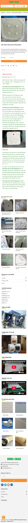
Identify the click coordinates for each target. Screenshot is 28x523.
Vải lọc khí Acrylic (6, 448)
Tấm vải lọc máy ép (6, 249)
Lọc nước (9, 12)
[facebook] (2, 484)
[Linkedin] (11, 65)
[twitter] (5, 484)
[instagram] (11, 484)
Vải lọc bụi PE (5, 431)
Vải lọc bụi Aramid (19, 448)
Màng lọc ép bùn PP (20, 212)
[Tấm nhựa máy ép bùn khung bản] (14, 2)
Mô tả (3, 69)
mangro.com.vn (5, 300)
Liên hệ (14, 61)
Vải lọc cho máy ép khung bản (20, 250)
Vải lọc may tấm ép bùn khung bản (20, 232)
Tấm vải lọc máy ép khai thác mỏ (21, 268)
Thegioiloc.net (10, 521)
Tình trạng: (3, 57)
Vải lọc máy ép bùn (6, 267)
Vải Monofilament (19, 415)
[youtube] (8, 484)
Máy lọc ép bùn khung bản (6, 232)
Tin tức (3, 283)
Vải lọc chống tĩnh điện (19, 431)
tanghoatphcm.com (6, 297)
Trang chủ (3, 12)
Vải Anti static (5, 415)
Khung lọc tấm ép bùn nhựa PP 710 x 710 (6, 213)
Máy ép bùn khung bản (17, 12)
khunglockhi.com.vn (6, 295)
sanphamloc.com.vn (6, 291)
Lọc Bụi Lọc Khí (5, 280)
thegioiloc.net (4, 293)
